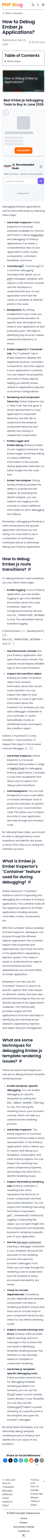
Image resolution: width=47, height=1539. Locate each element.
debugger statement (28, 1242)
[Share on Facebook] (5, 1460)
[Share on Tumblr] (36, 1460)
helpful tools (17, 768)
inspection (37, 235)
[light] (33, 4)
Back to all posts (13, 13)
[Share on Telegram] (21, 1460)
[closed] (43, 4)
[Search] (38, 4)
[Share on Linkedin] (16, 1460)
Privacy (23, 1522)
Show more (13, 61)
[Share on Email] (42, 1460)
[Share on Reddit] (31, 1460)
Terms (23, 1518)
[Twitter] (23, 1535)
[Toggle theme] (41, 166)
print (9, 278)
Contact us (23, 1531)
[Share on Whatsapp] (26, 1460)
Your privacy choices (23, 1526)
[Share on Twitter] (10, 1460)
